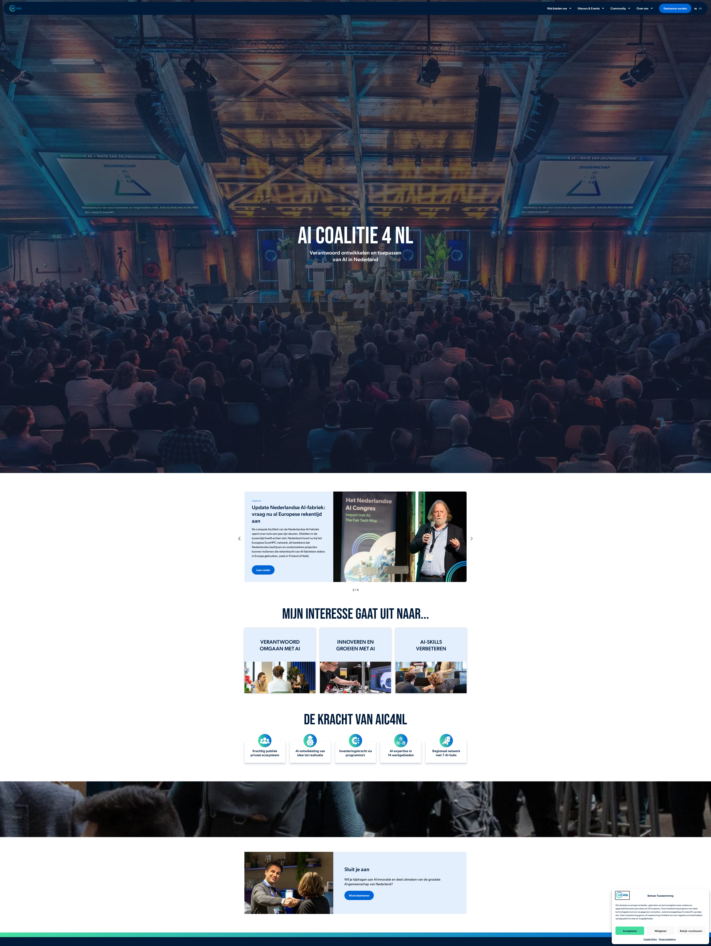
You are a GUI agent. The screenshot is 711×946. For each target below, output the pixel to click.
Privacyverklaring (667, 939)
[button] (239, 538)
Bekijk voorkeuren (691, 931)
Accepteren (630, 931)
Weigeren (660, 931)
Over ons (642, 8)
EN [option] (700, 8)
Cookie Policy (650, 939)
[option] (700, 8)
